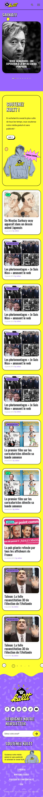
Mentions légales (21, 774)
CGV (21, 784)
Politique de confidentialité (21, 779)
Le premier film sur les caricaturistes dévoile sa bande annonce (19, 453)
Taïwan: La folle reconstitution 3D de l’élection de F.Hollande (18, 600)
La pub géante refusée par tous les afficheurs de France (19, 551)
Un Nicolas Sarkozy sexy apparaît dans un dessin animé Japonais (18, 224)
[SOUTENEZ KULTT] (21, 751)
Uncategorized (12, 243)
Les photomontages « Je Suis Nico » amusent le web (21, 271)
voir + (10, 137)
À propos (21, 769)
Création (10, 522)
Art (8, 195)
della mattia (35, 792)
